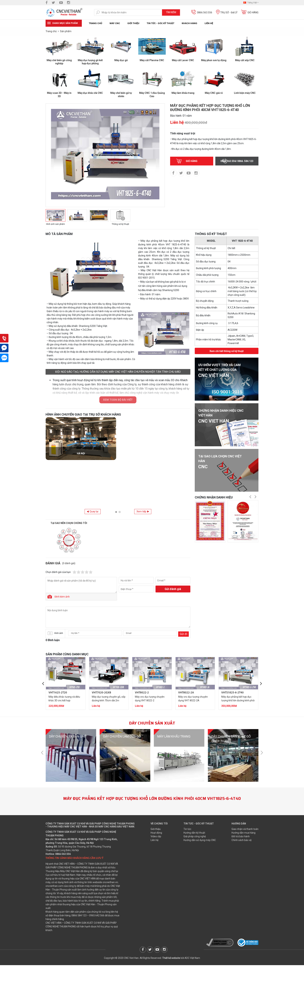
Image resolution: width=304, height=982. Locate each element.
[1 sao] (74, 572)
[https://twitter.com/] (53, 3)
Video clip (156, 836)
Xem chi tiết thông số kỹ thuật (227, 351)
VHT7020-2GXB (101, 692)
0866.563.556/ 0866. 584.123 (236, 161)
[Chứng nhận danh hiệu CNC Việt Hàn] (226, 424)
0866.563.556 (204, 12)
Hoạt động (156, 832)
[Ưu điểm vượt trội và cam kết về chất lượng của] (226, 379)
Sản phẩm (65, 31)
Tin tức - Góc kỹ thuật (160, 23)
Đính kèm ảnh (62, 596)
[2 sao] (79, 572)
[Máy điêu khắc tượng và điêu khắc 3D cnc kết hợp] (65, 673)
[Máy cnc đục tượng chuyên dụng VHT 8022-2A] (195, 673)
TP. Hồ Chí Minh (81, 499)
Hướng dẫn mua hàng (243, 832)
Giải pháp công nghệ (194, 836)
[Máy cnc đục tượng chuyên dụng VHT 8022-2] (152, 673)
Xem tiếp (141, 511)
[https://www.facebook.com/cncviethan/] (47, 3)
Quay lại (94, 511)
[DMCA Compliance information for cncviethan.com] (219, 942)
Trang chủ (95, 23)
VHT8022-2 (142, 692)
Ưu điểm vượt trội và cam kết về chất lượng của (219, 370)
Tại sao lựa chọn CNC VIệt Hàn (220, 461)
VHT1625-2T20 (58, 692)
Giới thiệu (133, 23)
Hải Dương (81, 453)
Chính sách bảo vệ (241, 840)
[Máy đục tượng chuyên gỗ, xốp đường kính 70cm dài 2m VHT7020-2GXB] (109, 673)
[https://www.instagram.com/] (68, 3)
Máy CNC (115, 23)
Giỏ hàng (253, 12)
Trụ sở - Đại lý (229, 12)
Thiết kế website (171, 958)
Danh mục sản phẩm (65, 23)
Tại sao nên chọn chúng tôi (68, 523)
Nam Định (155, 453)
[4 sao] (87, 572)
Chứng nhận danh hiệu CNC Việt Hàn (220, 416)
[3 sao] (83, 572)
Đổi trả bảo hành (241, 836)
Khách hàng (189, 23)
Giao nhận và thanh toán (245, 829)
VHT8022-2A (186, 692)
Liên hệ (209, 23)
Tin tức (187, 829)
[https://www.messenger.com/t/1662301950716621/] (4, 348)
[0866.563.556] (4, 338)
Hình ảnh (58, 633)
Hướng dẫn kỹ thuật (194, 832)
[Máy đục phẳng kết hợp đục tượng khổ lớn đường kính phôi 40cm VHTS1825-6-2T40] (238, 673)
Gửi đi (183, 634)
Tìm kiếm (171, 12)
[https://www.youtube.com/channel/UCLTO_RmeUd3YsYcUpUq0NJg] (61, 3)
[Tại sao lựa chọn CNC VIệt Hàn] (226, 470)
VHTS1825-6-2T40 (232, 692)
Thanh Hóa (155, 499)
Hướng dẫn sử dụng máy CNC (199, 840)
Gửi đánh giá (173, 589)
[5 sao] (91, 572)
